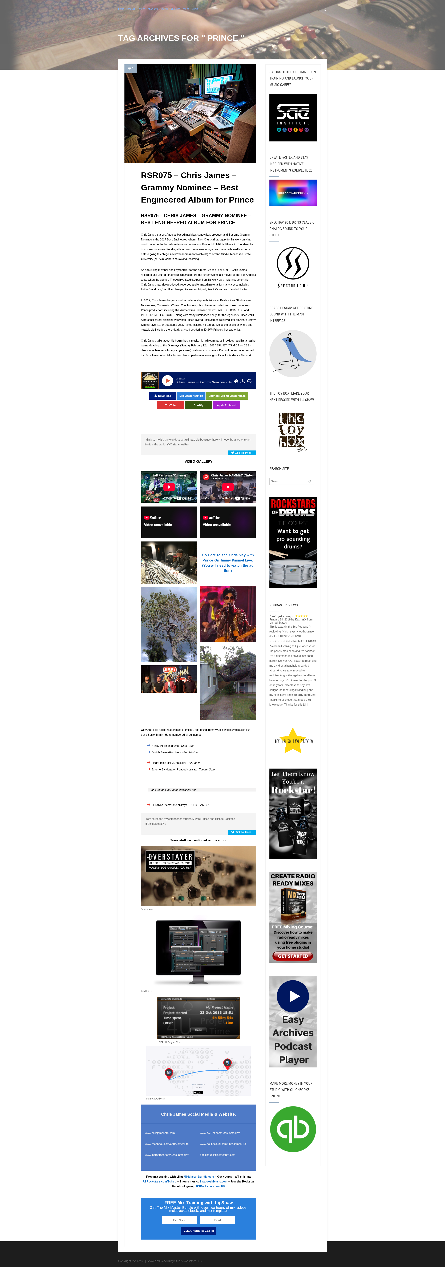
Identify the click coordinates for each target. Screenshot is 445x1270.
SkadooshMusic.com (213, 1181)
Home (121, 9)
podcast (130, 9)
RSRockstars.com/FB (210, 1186)
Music (195, 9)
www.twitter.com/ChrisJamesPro (220, 1132)
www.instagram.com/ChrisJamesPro (167, 1154)
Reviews (164, 9)
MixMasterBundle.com (199, 1176)
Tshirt (186, 9)
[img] (249, 381)
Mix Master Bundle (191, 395)
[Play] (168, 380)
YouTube (170, 405)
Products (153, 9)
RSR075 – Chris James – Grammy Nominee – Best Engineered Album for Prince (197, 187)
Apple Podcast (226, 405)
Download (164, 395)
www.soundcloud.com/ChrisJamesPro (223, 1143)
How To (141, 9)
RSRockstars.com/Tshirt (159, 1181)
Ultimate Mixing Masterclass (227, 395)
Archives (175, 9)
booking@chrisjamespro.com (217, 1154)
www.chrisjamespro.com (160, 1132)
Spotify (198, 405)
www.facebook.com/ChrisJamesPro (167, 1143)
